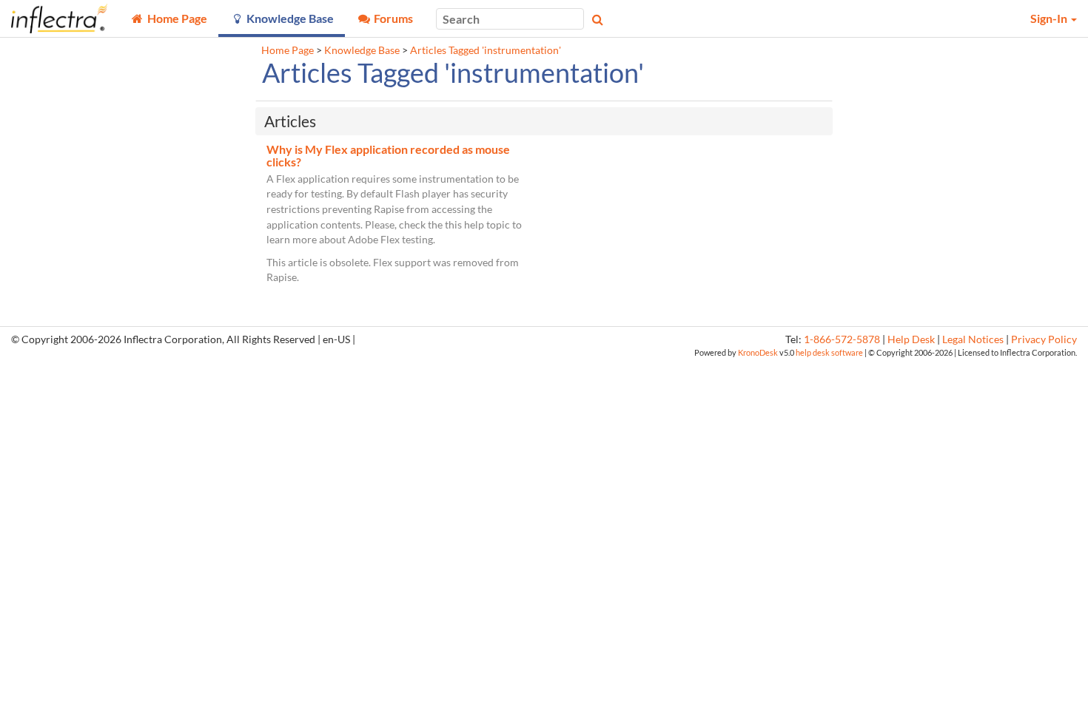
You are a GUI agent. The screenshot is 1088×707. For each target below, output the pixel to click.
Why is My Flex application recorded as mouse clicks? (388, 155)
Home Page (287, 50)
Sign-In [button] (1049, 18)
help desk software (829, 352)
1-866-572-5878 (842, 339)
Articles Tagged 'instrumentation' (485, 50)
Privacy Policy (1044, 339)
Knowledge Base (362, 50)
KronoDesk (758, 352)
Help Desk (911, 339)
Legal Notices (973, 339)
